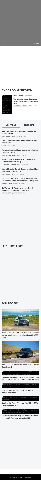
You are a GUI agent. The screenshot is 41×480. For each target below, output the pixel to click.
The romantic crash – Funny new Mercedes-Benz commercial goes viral (25, 101)
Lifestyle (17, 105)
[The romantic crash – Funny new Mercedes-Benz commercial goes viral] (7, 104)
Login (37, 43)
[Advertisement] (20, 20)
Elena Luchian (18, 96)
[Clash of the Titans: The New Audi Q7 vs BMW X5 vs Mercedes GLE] (20, 398)
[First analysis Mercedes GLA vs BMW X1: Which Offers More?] (20, 386)
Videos (24, 105)
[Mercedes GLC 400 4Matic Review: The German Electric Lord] (20, 352)
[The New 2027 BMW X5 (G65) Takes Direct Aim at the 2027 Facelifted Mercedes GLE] (20, 411)
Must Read (29, 125)
